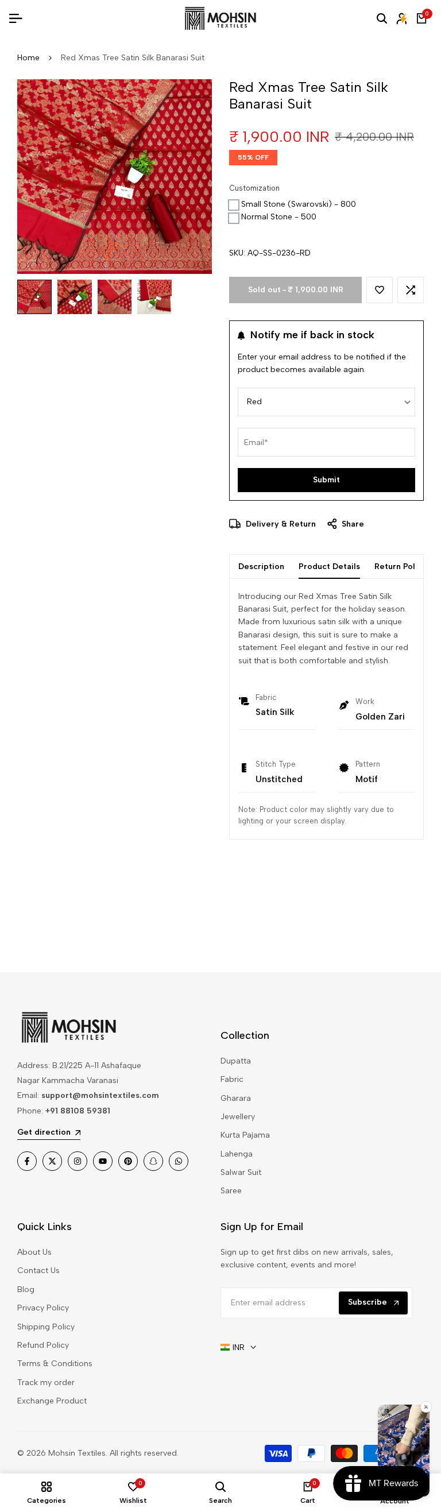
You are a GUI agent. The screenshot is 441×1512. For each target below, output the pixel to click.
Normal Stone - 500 (278, 217)
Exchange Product (52, 1401)
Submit (326, 480)
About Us (34, 1252)
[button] (379, 290)
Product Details (329, 566)
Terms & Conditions (54, 1363)
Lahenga (236, 1154)
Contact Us (38, 1270)
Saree (231, 1191)
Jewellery (237, 1117)
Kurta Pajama (245, 1135)
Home (28, 58)
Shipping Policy (46, 1327)
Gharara (235, 1098)
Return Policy (400, 566)
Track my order (46, 1382)
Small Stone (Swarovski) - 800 (298, 204)
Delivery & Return (279, 524)
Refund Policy (43, 1345)
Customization (254, 188)
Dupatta (235, 1061)
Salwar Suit (240, 1172)
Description (261, 566)
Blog (25, 1289)
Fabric (231, 1079)
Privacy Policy (43, 1308)
